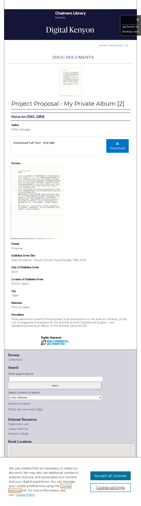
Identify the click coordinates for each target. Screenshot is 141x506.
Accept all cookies (110, 476)
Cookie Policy (25, 495)
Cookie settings (110, 487)
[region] (70, 481)
